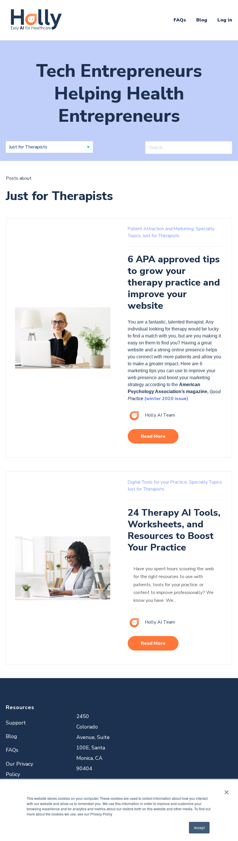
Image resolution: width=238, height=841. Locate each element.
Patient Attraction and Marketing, (161, 229)
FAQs (180, 20)
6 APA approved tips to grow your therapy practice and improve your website (174, 282)
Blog (201, 20)
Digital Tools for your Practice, (158, 482)
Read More (153, 436)
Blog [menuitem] (11, 736)
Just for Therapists (161, 235)
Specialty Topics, (206, 482)
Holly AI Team (160, 415)
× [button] (226, 790)
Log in (224, 20)
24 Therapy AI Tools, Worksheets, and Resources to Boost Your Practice (174, 530)
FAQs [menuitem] (12, 749)
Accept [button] (199, 827)
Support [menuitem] (16, 722)
